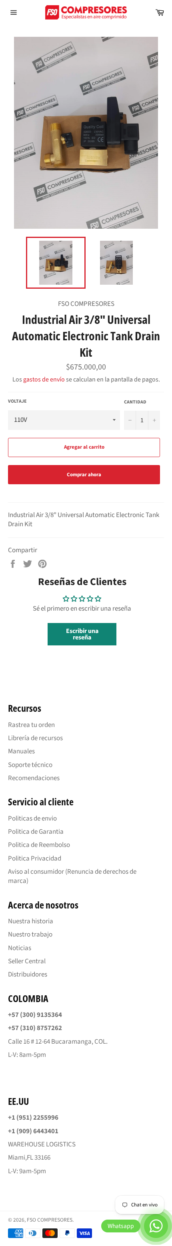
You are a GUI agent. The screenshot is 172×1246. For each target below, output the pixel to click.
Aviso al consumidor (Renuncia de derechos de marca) (72, 876)
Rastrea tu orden (31, 725)
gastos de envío (44, 379)
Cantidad (135, 402)
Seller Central (27, 961)
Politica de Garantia (36, 832)
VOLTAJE (17, 401)
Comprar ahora (84, 474)
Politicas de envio (32, 818)
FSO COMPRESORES (49, 1220)
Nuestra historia (30, 921)
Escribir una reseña (82, 634)
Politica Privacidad (34, 858)
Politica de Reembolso (39, 845)
